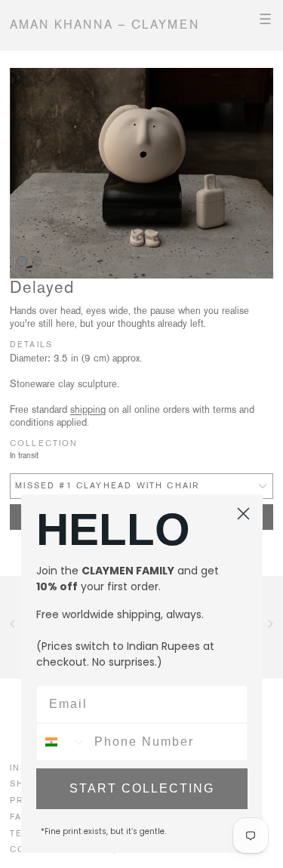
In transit (24, 455)
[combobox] (62, 742)
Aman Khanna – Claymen (105, 24)
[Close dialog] (243, 513)
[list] (141, 173)
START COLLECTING (141, 788)
